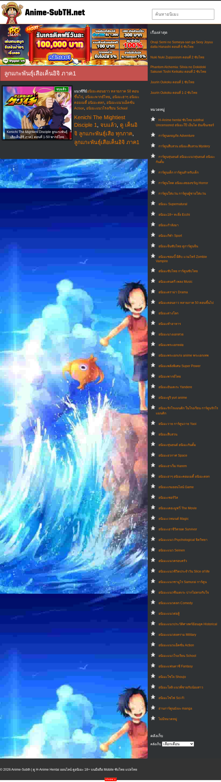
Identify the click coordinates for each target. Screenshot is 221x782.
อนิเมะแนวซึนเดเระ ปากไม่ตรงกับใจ (183, 592)
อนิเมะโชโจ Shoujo (172, 677)
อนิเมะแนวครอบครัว (172, 561)
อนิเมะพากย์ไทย (169, 376)
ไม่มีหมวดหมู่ (167, 719)
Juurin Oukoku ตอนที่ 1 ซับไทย (172, 82)
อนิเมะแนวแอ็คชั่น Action (176, 645)
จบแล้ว (108, 125)
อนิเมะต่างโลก (168, 313)
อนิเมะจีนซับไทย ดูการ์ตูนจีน (178, 246)
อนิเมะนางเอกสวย (171, 334)
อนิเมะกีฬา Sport (170, 236)
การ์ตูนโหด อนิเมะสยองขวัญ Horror (183, 183)
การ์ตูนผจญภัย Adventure (176, 136)
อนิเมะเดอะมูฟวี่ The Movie (177, 508)
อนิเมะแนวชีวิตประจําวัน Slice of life (184, 571)
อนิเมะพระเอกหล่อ (171, 345)
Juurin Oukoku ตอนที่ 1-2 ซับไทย (173, 93)
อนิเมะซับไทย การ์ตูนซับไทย (178, 271)
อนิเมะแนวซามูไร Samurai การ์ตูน (182, 582)
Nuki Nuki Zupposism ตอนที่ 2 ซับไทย (177, 57)
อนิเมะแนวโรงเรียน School (177, 656)
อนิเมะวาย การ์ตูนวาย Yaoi (177, 424)
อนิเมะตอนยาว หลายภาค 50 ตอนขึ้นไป (186, 303)
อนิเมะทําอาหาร (169, 324)
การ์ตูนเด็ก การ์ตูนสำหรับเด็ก (178, 172)
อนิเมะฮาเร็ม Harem (172, 466)
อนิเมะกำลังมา (168, 225)
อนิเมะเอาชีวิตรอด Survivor (177, 529)
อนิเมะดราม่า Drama (173, 292)
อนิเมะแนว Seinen (171, 550)
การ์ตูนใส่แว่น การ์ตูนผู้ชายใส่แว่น (182, 193)
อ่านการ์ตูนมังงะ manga (175, 708)
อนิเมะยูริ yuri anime (172, 398)
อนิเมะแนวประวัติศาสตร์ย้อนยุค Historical (187, 624)
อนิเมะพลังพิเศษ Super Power (179, 366)
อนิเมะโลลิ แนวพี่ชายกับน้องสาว (180, 687)
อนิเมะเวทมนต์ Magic (173, 519)
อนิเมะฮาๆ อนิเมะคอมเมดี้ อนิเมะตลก (184, 476)
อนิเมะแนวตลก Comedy (175, 603)
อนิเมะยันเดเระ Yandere (175, 387)
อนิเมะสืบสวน (167, 434)
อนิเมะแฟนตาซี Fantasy (175, 666)
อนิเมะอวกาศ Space (172, 455)
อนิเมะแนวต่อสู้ (168, 613)
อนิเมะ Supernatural (172, 204)
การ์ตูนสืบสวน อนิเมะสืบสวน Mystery (184, 146)
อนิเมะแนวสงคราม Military (177, 635)
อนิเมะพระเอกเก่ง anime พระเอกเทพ (183, 355)
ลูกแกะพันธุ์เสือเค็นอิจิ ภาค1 (106, 142)
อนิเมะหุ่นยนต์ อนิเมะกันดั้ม (177, 445)
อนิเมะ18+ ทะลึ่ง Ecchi (174, 215)
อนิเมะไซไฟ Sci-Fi (171, 698)
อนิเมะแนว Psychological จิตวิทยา (183, 540)
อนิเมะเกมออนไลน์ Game (176, 487)
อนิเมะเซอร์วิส (168, 498)
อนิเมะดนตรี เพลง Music (175, 282)
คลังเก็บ (155, 744)
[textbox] (183, 14)
